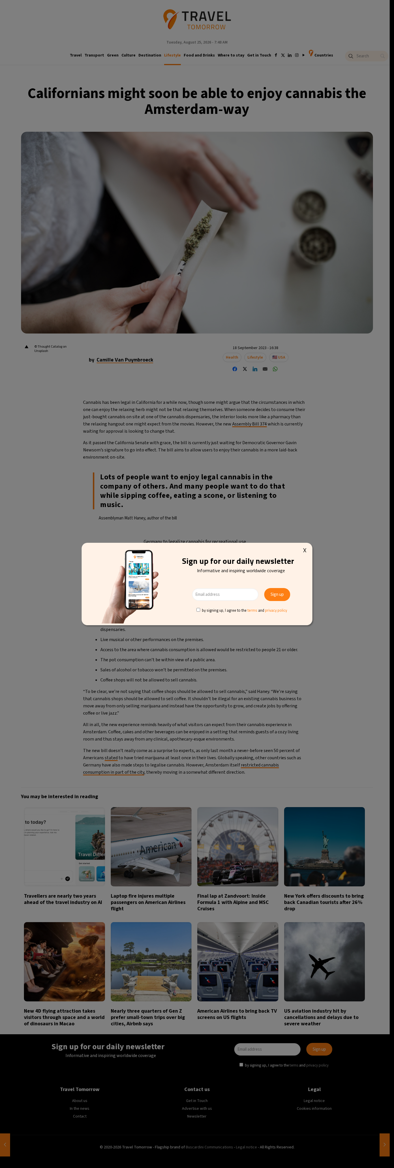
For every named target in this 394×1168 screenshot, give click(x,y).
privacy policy (276, 610)
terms (252, 610)
